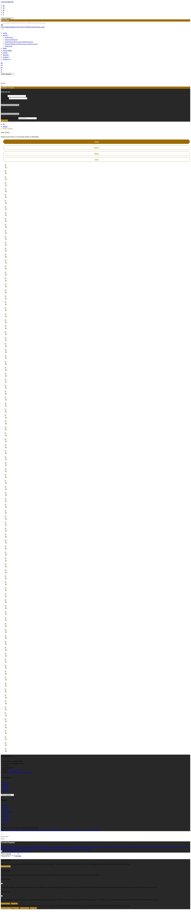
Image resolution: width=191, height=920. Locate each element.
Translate (17, 856)
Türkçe (183, 847)
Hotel (97, 142)
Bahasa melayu (93, 847)
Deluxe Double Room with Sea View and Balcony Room (21, 44)
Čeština (123, 847)
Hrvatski (138, 847)
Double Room (9, 37)
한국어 (17, 849)
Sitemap (67, 830)
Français (6, 789)
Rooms (5, 35)
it (3, 14)
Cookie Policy (77, 830)
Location (6, 57)
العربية (51, 847)
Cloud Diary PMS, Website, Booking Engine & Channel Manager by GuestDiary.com (31, 830)
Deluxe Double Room (11, 40)
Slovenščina (76, 849)
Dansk (34, 847)
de (4, 6)
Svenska (57, 849)
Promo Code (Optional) (9, 118)
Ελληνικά (40, 847)
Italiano (5, 791)
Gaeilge (61, 847)
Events (5, 53)
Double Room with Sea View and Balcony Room (19, 42)
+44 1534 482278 (7, 2)
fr (3, 12)
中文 (91, 849)
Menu (5, 48)
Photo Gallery (7, 50)
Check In (4, 96)
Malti (101, 847)
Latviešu (74, 847)
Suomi (56, 847)
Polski (31, 849)
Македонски (82, 847)
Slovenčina (86, 849)
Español (6, 787)
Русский (44, 849)
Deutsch (6, 782)
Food (96, 159)
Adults (3, 100)
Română (51, 849)
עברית (157, 847)
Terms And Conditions (91, 830)
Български (108, 847)
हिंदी (127, 847)
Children (4, 109)
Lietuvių (68, 847)
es (3, 10)
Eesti (46, 847)
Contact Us (6, 59)
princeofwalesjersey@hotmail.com (20, 772)
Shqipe (69, 849)
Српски (63, 849)
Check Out (4, 98)
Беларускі (116, 847)
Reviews (6, 55)
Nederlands (175, 847)
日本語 (12, 849)
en (4, 8)
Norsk (168, 847)
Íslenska (163, 847)
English (5, 784)
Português (24, 849)
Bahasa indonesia (148, 847)
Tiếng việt (37, 849)
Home (5, 33)
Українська (5, 849)
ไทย (187, 847)
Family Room (8, 46)
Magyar (132, 847)
